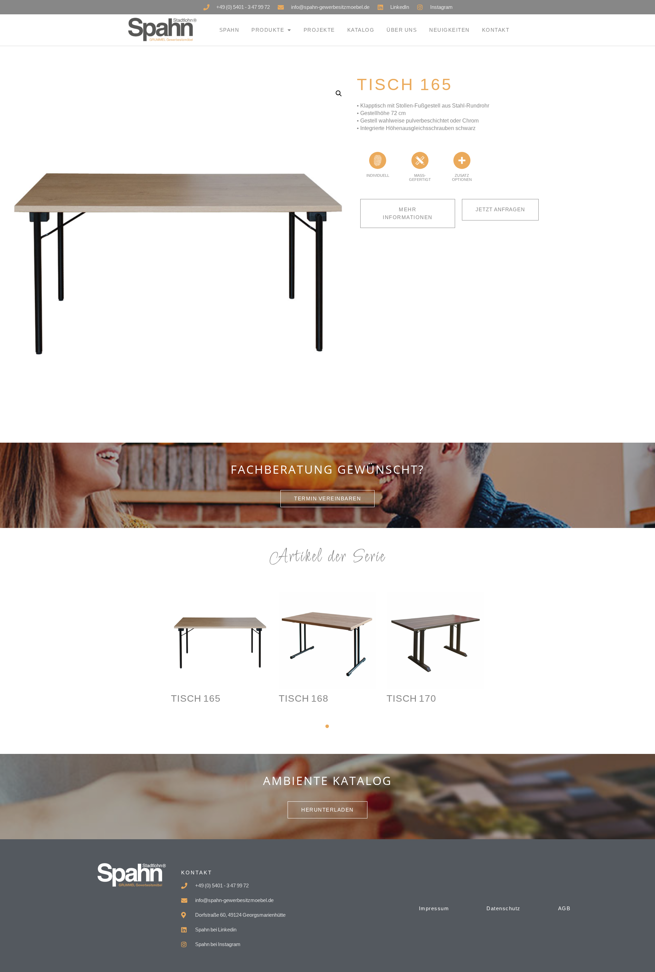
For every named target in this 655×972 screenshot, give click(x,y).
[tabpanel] (220, 663)
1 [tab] (327, 726)
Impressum (434, 908)
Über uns (402, 30)
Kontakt (496, 30)
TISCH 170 (411, 698)
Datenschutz (503, 908)
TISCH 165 (196, 698)
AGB (564, 908)
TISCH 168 (304, 698)
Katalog (361, 30)
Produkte (267, 30)
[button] (339, 93)
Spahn (229, 30)
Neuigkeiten (449, 30)
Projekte (319, 30)
